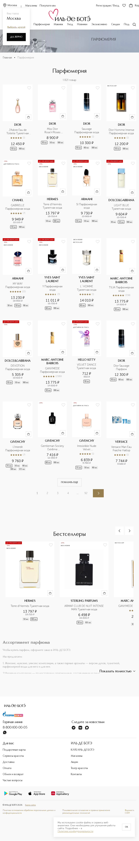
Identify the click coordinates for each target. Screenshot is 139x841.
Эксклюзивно (99, 24)
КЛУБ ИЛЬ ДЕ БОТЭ (82, 750)
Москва (12, 5)
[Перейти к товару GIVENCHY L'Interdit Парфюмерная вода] (18, 436)
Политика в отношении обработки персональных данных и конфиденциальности (29, 811)
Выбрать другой (16, 27)
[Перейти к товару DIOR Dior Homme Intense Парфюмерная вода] (121, 117)
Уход (70, 24)
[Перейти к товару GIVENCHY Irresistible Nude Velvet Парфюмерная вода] (86, 436)
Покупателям (48, 5)
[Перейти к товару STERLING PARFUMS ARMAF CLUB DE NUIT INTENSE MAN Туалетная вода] (87, 585)
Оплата (7, 768)
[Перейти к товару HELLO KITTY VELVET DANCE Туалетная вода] (86, 356)
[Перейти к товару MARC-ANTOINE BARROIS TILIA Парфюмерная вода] (121, 274)
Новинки (82, 24)
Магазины (31, 5)
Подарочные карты (14, 750)
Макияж (58, 24)
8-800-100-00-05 (15, 727)
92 (85, 493)
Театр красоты (79, 768)
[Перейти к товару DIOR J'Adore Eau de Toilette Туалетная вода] (18, 117)
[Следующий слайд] (129, 531)
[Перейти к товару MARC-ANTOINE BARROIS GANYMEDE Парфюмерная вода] (52, 356)
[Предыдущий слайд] (119, 531)
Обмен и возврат (13, 774)
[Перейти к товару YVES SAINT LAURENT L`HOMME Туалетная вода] (86, 274)
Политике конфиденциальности (75, 831)
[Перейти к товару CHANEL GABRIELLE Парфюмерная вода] (18, 194)
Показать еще (69, 482)
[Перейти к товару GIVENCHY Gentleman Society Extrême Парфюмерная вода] (52, 436)
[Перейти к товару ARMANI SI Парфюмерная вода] (86, 194)
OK (126, 827)
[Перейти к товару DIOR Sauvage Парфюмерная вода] (86, 117)
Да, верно (16, 37)
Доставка (8, 762)
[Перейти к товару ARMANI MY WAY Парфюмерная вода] (18, 274)
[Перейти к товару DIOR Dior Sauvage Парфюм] (121, 356)
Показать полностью (115, 671)
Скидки (115, 24)
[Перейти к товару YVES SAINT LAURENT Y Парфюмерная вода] (52, 274)
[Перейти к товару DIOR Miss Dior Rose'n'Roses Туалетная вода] (52, 117)
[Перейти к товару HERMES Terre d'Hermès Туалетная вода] (52, 194)
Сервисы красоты (13, 756)
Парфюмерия (42, 24)
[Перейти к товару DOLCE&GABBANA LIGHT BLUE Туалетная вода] (121, 194)
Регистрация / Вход (107, 5)
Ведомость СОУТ (129, 811)
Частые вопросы (12, 780)
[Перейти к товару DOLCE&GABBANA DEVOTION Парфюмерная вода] (18, 356)
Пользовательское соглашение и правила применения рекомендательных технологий (86, 811)
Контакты (76, 774)
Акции (74, 762)
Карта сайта (30, 805)
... (78, 493)
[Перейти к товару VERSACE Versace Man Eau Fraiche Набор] (121, 436)
